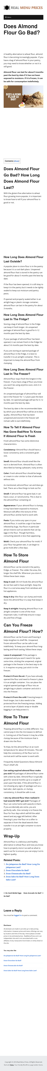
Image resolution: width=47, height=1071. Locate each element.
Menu (9, 17)
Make (12, 1065)
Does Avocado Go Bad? (33, 893)
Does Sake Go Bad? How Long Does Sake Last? (20, 970)
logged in (18, 915)
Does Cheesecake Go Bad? (18, 873)
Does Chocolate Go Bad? (17, 870)
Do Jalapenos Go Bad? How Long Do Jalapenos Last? (22, 956)
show (16, 161)
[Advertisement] (23, 45)
